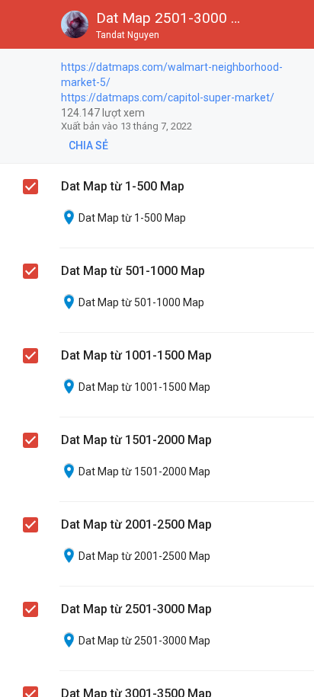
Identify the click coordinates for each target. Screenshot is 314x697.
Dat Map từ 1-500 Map (122, 186)
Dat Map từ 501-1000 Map (133, 271)
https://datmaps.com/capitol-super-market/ (167, 97)
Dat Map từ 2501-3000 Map (136, 609)
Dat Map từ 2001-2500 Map (136, 524)
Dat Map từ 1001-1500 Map (136, 355)
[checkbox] (31, 69)
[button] (24, 24)
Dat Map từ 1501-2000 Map (136, 440)
